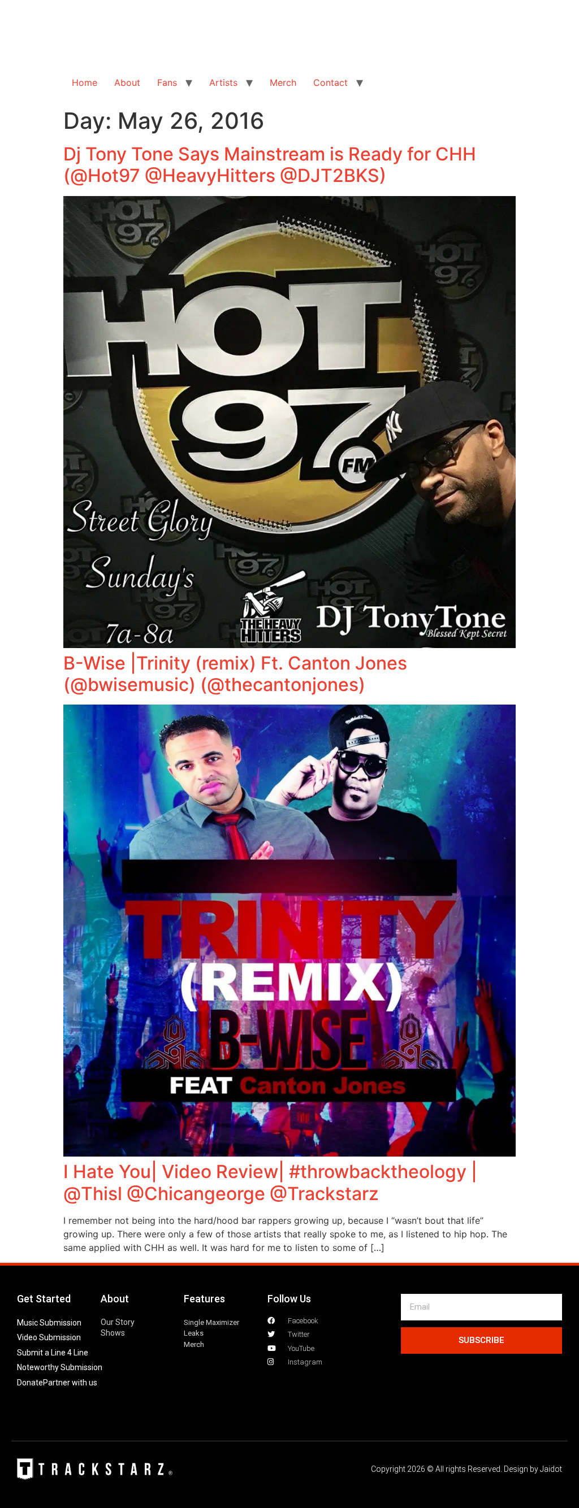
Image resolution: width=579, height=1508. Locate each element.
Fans (167, 82)
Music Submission (49, 1322)
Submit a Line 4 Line (52, 1352)
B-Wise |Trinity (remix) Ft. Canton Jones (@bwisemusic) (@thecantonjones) (235, 674)
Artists (223, 82)
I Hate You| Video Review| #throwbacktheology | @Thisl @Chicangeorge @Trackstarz (270, 1182)
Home (84, 82)
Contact (330, 82)
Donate (30, 1382)
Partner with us (70, 1382)
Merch (283, 82)
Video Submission (49, 1337)
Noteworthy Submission (59, 1367)
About (127, 82)
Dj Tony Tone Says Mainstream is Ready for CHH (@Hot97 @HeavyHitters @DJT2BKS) (269, 164)
